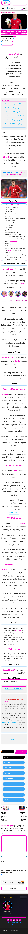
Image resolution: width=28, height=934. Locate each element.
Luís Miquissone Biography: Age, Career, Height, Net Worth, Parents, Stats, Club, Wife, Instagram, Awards (15, 116)
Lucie (5, 795)
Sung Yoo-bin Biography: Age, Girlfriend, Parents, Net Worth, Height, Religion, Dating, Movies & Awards (15, 120)
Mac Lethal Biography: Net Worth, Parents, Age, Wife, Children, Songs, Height (15, 104)
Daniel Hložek (7, 767)
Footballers (14, 12)
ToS (22, 930)
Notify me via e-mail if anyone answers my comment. (11, 875)
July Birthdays (7, 784)
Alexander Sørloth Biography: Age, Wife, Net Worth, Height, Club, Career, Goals (23, 816)
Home (2, 12)
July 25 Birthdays (8, 778)
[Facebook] (8, 920)
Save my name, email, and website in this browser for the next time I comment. (13, 871)
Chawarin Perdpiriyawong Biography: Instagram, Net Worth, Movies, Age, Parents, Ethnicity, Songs (15, 124)
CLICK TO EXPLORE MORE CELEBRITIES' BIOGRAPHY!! (14, 738)
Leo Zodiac (6, 789)
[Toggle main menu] (3, 8)
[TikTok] (20, 920)
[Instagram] (17, 920)
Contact (14, 932)
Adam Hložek (7, 762)
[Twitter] (11, 920)
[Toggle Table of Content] (9, 43)
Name (2, 855)
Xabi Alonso (14, 512)
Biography (5, 12)
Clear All (23, 897)
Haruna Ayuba (9, 38)
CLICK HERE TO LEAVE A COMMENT (13, 688)
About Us (5, 930)
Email (2, 861)
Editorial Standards (14, 930)
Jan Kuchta (7, 773)
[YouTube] (14, 920)
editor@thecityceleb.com (9, 722)
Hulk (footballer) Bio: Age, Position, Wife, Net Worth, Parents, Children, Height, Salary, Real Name (15, 112)
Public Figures (9, 12)
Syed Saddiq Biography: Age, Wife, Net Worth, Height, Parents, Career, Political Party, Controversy (4, 817)
